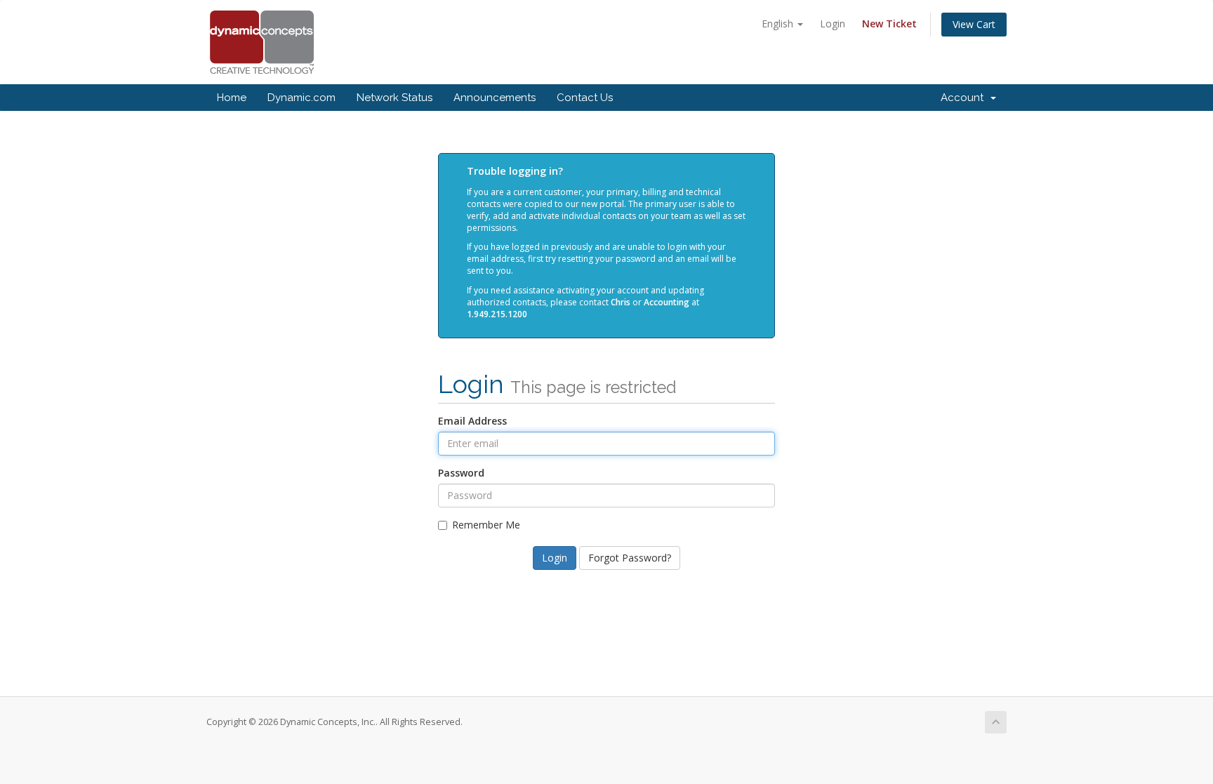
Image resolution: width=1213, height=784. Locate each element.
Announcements (494, 97)
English (779, 23)
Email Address (472, 420)
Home (231, 97)
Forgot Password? (629, 557)
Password (461, 472)
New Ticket (889, 23)
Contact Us (585, 97)
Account (965, 97)
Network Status (394, 97)
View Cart (974, 24)
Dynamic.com (301, 97)
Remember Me (486, 524)
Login (832, 23)
